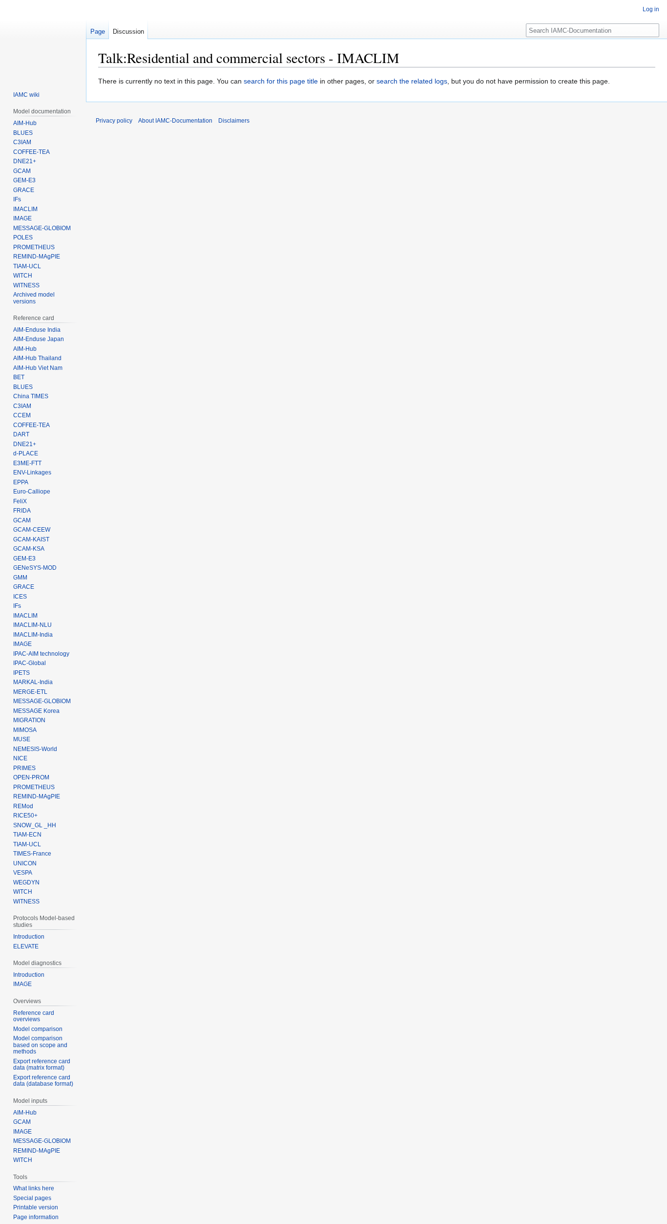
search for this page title (281, 81)
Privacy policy (114, 120)
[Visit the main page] (43, 39)
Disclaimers (234, 120)
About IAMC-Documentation (175, 120)
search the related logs (411, 81)
